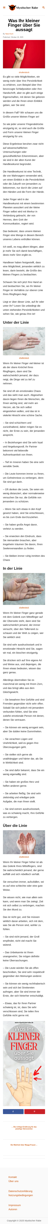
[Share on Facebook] (13, 1111)
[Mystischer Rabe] (23, 7)
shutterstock (24, 72)
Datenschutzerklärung (20, 1191)
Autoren (12, 1209)
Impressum (14, 1205)
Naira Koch (9, 34)
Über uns (13, 1181)
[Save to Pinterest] (34, 1111)
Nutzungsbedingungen (20, 1195)
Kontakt (12, 1177)
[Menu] (4, 7)
